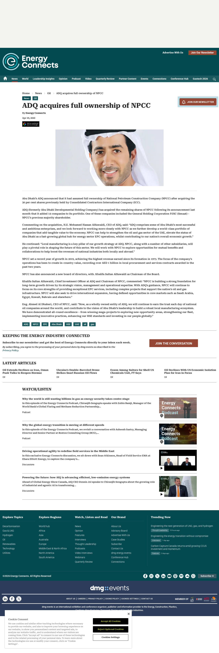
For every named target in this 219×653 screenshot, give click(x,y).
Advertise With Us (173, 52)
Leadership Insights (43, 78)
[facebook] (145, 576)
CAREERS (82, 599)
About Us (116, 526)
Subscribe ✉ (207, 576)
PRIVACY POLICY (95, 599)
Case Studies (118, 539)
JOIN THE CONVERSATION (173, 343)
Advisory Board (119, 530)
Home (26, 93)
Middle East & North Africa (53, 548)
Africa (42, 530)
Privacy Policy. (11, 350)
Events (144, 78)
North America (46, 553)
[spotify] (181, 576)
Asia (41, 535)
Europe (42, 544)
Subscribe (116, 544)
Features (79, 535)
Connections (159, 78)
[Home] (5, 78)
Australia (43, 539)
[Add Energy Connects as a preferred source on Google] (30, 124)
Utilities (6, 553)
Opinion (63, 78)
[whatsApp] (193, 576)
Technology (9, 548)
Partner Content (127, 78)
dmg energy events (121, 553)
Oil (49, 93)
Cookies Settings (130, 599)
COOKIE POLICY (112, 599)
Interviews (80, 539)
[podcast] (175, 576)
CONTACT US (147, 599)
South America (46, 557)
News (15, 78)
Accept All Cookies (111, 621)
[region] (68, 629)
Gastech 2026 (200, 78)
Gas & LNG (8, 530)
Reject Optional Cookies (111, 629)
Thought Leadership (85, 544)
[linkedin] (163, 576)
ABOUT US (70, 599)
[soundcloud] (187, 576)
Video (88, 78)
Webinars (80, 557)
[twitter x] (157, 576)
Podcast (76, 78)
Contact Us (117, 548)
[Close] (129, 614)
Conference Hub (179, 78)
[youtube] (169, 576)
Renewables (9, 544)
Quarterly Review (105, 78)
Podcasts (80, 548)
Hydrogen (8, 535)
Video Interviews (83, 553)
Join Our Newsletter (202, 52)
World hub (44, 526)
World (25, 78)
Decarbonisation (11, 526)
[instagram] (151, 576)
